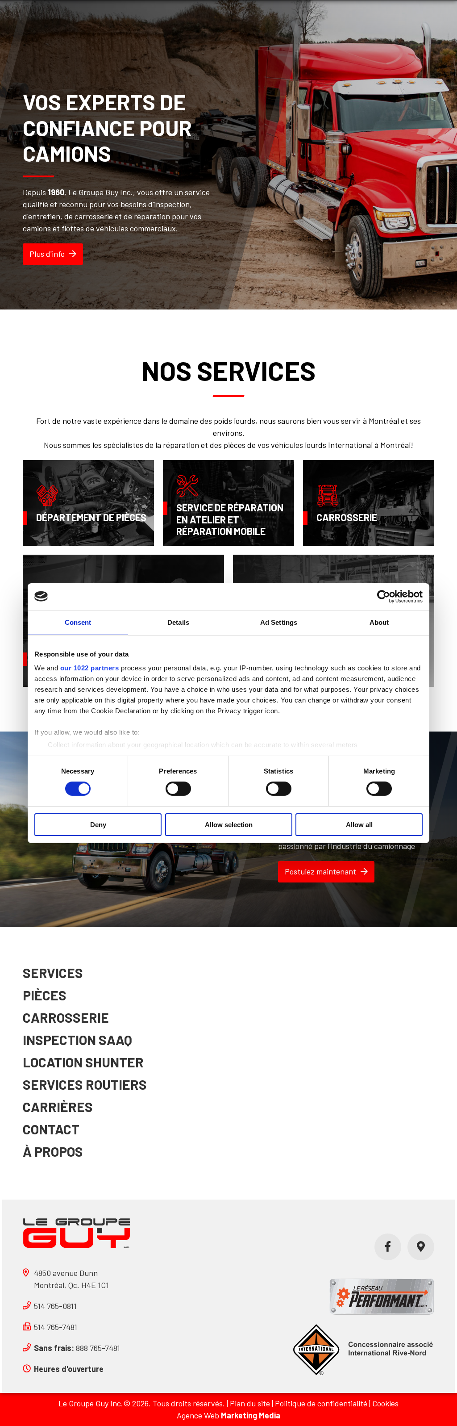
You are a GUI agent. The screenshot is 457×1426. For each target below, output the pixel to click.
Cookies (385, 1403)
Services (53, 973)
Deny (98, 824)
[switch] (178, 789)
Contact (51, 1129)
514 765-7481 (55, 1327)
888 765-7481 (77, 1348)
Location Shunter (83, 1062)
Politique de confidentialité (321, 1403)
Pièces (44, 995)
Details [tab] (178, 622)
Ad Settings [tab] (278, 622)
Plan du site (250, 1403)
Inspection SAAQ (77, 1040)
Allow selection (229, 824)
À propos (53, 1151)
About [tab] (379, 622)
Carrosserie (66, 1017)
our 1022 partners (89, 668)
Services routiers (85, 1084)
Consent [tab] (78, 622)
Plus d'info (47, 254)
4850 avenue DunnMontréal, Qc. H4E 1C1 (71, 1279)
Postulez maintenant (320, 871)
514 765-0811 (55, 1306)
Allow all (359, 824)
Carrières (58, 1107)
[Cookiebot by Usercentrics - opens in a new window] (384, 596)
